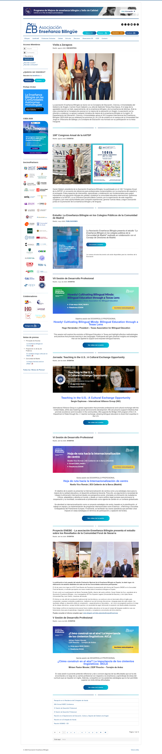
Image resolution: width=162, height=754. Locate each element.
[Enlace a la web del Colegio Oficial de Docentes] (40, 302)
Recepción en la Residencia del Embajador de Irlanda (71, 700)
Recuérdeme (29, 56)
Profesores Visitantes (48, 38)
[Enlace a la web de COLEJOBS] (42, 244)
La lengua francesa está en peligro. (35, 362)
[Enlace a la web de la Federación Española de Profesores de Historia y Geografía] (28, 309)
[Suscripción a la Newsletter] (89, 33)
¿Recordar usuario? (29, 63)
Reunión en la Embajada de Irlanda (65, 720)
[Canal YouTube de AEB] (132, 24)
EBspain (27, 38)
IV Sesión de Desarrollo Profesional (65, 708)
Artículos (68, 38)
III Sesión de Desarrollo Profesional (65, 712)
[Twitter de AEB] (125, 24)
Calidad (60, 38)
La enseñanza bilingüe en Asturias (34, 345)
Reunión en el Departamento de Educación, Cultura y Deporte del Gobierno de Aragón (81, 716)
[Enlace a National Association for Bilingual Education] (42, 168)
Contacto (104, 38)
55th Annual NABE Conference (64, 704)
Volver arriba (135, 750)
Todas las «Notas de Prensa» (34, 370)
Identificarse (28, 59)
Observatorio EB (87, 38)
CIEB (97, 38)
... (78, 732)
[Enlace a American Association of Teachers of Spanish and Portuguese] (29, 168)
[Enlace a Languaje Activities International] (28, 302)
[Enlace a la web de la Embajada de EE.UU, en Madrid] (29, 175)
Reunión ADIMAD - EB (61, 723)
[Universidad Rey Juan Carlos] (29, 183)
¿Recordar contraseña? (30, 65)
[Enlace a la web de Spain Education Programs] (28, 315)
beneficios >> (37, 75)
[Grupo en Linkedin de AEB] (122, 24)
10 (96, 732)
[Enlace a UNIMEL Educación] (40, 309)
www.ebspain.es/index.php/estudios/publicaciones (100, 613)
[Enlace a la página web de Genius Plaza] (40, 316)
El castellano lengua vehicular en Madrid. (36, 355)
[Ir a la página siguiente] (101, 732)
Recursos (77, 38)
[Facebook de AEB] (128, 24)
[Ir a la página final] (105, 732)
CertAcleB (35, 38)
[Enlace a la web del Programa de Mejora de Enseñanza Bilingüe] (81, 11)
